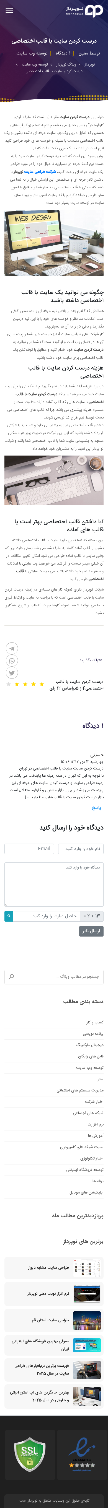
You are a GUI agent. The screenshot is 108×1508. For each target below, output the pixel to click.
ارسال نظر (91, 931)
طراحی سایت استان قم (50, 1320)
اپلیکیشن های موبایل (87, 1192)
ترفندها (98, 1181)
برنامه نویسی (93, 1034)
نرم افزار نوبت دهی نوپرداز (48, 1294)
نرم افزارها (96, 1124)
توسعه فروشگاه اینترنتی (85, 1170)
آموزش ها (96, 1136)
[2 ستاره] (33, 684)
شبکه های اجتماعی (88, 1113)
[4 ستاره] (17, 684)
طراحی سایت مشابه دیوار (48, 1268)
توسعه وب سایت (90, 1068)
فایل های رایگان (91, 1056)
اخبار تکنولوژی (92, 1158)
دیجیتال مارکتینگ (90, 1045)
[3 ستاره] (25, 684)
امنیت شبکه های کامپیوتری (82, 1147)
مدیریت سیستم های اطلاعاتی (80, 1090)
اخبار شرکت (94, 1102)
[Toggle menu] (9, 11)
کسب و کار (95, 1022)
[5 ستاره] (8, 684)
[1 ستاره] (42, 684)
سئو (100, 1079)
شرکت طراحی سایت (40, 172)
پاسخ (96, 808)
